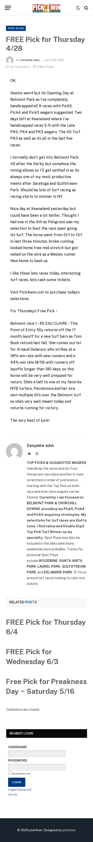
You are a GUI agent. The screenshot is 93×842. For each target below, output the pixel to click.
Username (17, 747)
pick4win (68, 830)
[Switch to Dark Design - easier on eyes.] (78, 8)
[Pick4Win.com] (46, 8)
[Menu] (8, 7)
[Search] (85, 7)
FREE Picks (16, 28)
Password (17, 760)
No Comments (20, 66)
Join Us (12, 794)
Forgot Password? (20, 789)
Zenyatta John (30, 60)
